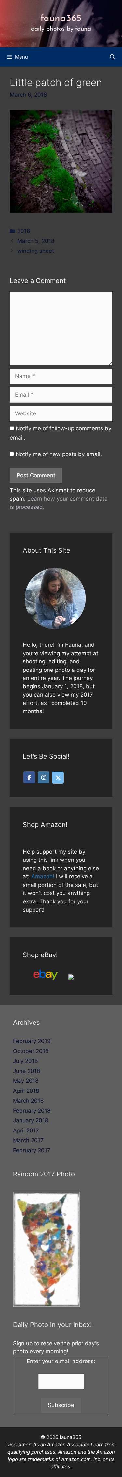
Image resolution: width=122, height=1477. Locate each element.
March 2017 (28, 1140)
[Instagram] (43, 777)
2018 (23, 231)
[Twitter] (58, 778)
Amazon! (42, 876)
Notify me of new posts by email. (59, 454)
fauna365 (61, 19)
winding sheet (35, 251)
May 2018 (25, 1080)
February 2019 (32, 1041)
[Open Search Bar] (112, 57)
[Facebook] (29, 777)
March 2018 (28, 1100)
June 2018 (26, 1071)
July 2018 (25, 1061)
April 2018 (26, 1091)
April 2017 (26, 1130)
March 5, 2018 (35, 241)
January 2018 (30, 1120)
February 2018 (31, 1110)
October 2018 (30, 1051)
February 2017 (31, 1150)
